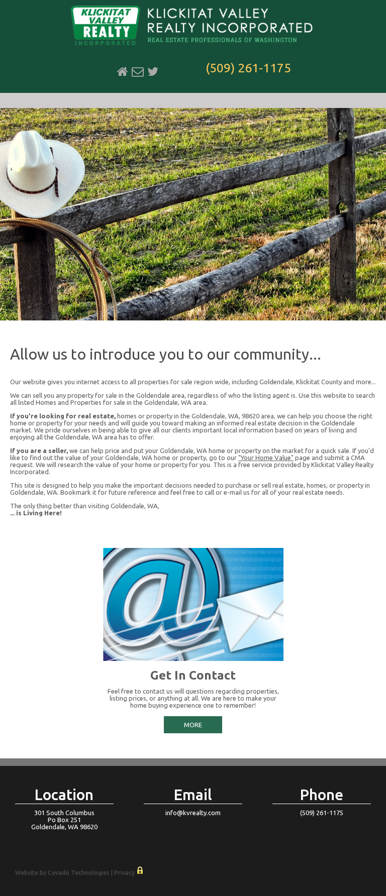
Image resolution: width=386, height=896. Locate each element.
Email (138, 71)
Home (122, 71)
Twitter (152, 71)
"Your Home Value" (266, 457)
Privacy (124, 872)
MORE (193, 724)
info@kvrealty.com (193, 812)
